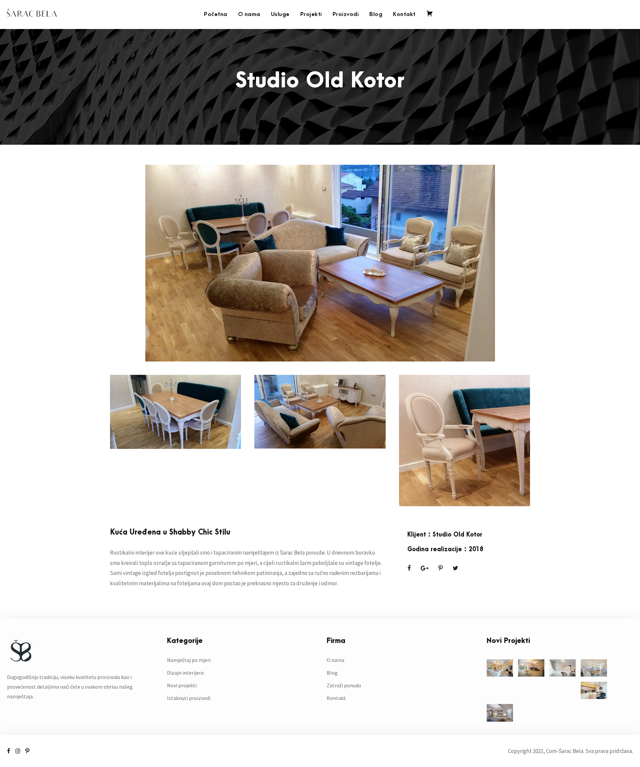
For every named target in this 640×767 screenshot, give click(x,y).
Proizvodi (346, 14)
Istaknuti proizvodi (188, 698)
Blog (375, 14)
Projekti (311, 14)
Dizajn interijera (185, 672)
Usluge (280, 14)
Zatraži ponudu (344, 685)
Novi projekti (182, 685)
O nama (249, 14)
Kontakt (404, 14)
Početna (215, 14)
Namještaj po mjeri (189, 660)
